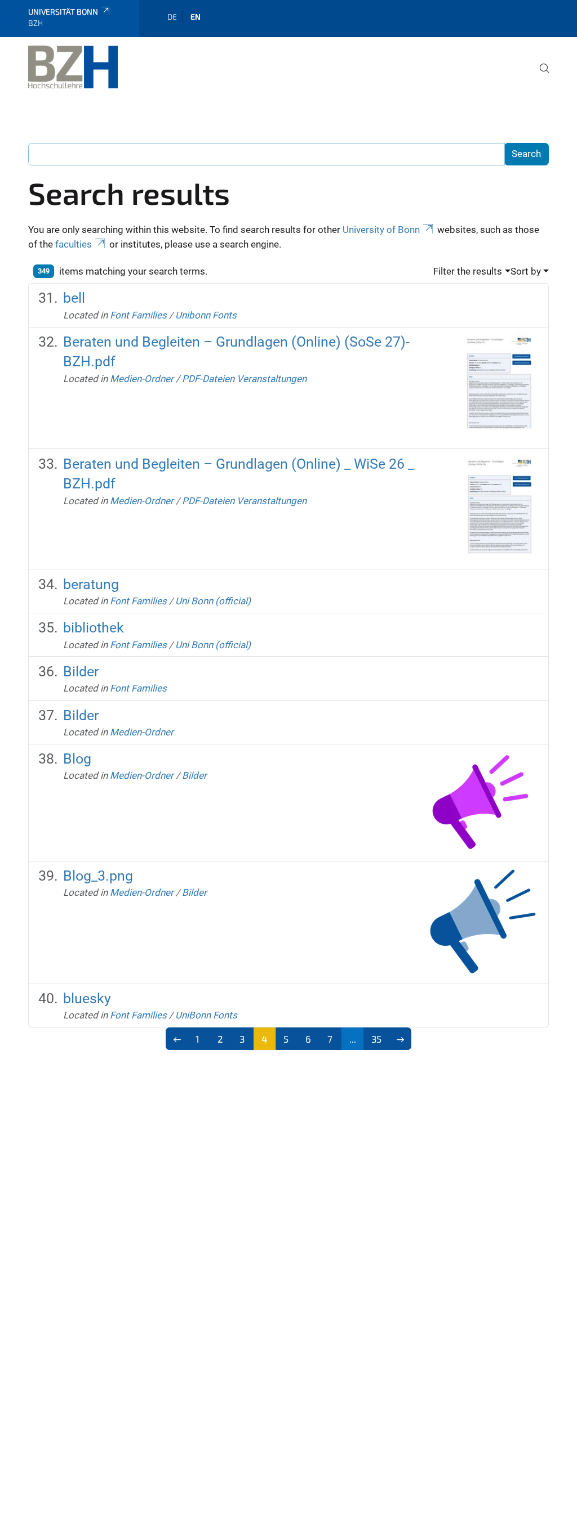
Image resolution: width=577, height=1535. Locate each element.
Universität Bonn (63, 11)
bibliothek (93, 628)
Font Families (138, 315)
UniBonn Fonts (206, 1015)
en (195, 16)
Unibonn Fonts (206, 315)
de (172, 16)
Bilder (81, 671)
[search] (540, 76)
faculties (73, 244)
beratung (91, 584)
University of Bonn (381, 229)
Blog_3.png (98, 876)
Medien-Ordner (142, 378)
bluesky (87, 998)
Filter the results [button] (467, 271)
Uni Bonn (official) (213, 601)
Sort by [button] (526, 271)
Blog (77, 759)
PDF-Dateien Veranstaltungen (244, 378)
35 (376, 1038)
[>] (400, 1038)
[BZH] (73, 67)
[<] (177, 1038)
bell (74, 298)
